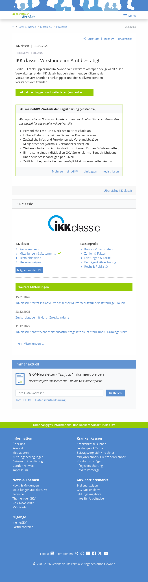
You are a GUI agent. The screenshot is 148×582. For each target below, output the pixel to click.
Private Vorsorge (88, 470)
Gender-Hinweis (23, 466)
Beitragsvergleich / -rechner (95, 453)
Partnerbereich (22, 527)
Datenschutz (50, 400)
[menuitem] (13, 26)
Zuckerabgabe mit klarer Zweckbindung (42, 317)
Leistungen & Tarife (97, 258)
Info (18, 400)
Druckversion (125, 38)
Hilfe (28, 400)
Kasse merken (29, 249)
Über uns (18, 444)
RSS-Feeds (19, 507)
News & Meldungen (25, 485)
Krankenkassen (89, 438)
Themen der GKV (24, 498)
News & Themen (25, 480)
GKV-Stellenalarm (89, 490)
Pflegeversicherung (90, 466)
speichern (109, 38)
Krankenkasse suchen (91, 444)
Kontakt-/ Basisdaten (98, 249)
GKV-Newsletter (23, 503)
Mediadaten (20, 453)
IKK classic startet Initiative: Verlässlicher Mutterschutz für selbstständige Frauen (70, 303)
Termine (18, 494)
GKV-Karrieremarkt (92, 480)
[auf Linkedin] (88, 553)
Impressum (20, 470)
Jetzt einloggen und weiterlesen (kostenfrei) (54, 92)
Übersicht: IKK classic (118, 191)
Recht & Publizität (96, 267)
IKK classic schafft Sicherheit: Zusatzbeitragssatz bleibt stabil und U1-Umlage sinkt (71, 332)
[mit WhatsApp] (82, 553)
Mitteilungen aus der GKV (29, 490)
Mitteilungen (37, 253)
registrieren (111, 171)
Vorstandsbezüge (89, 461)
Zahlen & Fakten (95, 253)
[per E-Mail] (106, 553)
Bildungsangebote (89, 494)
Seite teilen (93, 38)
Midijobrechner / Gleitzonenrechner (101, 457)
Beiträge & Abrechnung (100, 262)
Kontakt (17, 448)
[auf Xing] (76, 553)
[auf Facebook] (94, 553)
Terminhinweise (30, 258)
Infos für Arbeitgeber (91, 498)
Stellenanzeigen (30, 262)
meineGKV (19, 523)
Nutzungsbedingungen (27, 457)
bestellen (115, 393)
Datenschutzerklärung (27, 461)
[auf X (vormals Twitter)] (100, 553)
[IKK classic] (74, 222)
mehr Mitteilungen (28, 344)
